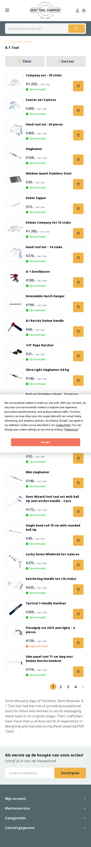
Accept (45, 442)
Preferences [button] (71, 429)
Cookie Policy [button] (63, 425)
